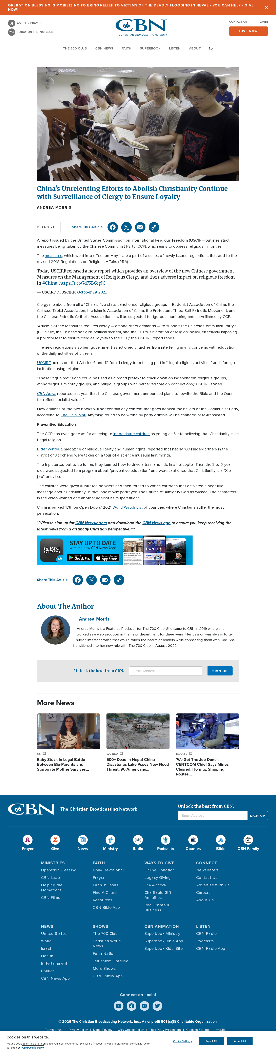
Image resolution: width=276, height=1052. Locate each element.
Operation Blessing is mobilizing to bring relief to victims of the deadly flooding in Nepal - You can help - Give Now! (131, 7)
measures (53, 255)
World (46, 941)
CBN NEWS (104, 48)
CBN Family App (108, 976)
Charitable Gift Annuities (157, 895)
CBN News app (156, 523)
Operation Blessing (59, 870)
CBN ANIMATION (161, 926)
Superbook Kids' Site (163, 948)
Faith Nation (104, 953)
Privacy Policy (78, 1030)
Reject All (211, 1041)
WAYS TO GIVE (159, 863)
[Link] (154, 227)
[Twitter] (126, 227)
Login (263, 22)
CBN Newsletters (91, 523)
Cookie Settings (182, 1041)
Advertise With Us (213, 885)
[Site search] (211, 51)
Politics (48, 971)
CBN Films (50, 897)
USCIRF (44, 362)
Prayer (99, 877)
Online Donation (159, 870)
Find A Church (106, 892)
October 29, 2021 (92, 292)
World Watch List (128, 507)
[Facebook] (112, 227)
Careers (203, 892)
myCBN (221, 1030)
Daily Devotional (108, 870)
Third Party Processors (165, 1030)
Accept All (240, 1041)
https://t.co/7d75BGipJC (82, 283)
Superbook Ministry (162, 933)
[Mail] (140, 227)
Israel (46, 948)
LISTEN (175, 48)
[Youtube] (118, 1006)
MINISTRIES (53, 863)
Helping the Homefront (52, 888)
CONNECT (206, 863)
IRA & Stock (155, 885)
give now (248, 31)
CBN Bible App (106, 907)
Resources (102, 900)
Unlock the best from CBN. (99, 670)
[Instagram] (144, 1006)
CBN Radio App (210, 948)
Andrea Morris (54, 207)
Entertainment (54, 963)
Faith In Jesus (105, 885)
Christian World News (107, 944)
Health (47, 956)
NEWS (47, 926)
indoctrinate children (131, 433)
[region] (138, 1041)
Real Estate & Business (157, 908)
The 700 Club (75, 48)
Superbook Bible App (163, 941)
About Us (205, 900)
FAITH (127, 48)
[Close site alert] (266, 7)
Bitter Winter (48, 449)
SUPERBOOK (150, 48)
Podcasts (205, 941)
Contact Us (238, 22)
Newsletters (207, 870)
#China (49, 283)
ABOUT (195, 48)
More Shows (104, 968)
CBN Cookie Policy (131, 1030)
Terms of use (54, 1030)
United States (54, 933)
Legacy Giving (157, 877)
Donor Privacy (102, 1030)
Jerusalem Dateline (110, 961)
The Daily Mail (73, 415)
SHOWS (100, 926)
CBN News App (55, 978)
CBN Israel (51, 877)
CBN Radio (206, 933)
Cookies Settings (198, 1030)
